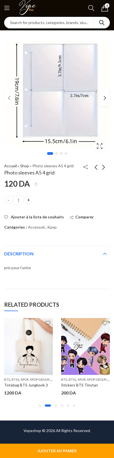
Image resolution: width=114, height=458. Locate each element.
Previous (9, 98)
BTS (7, 379)
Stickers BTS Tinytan (79, 385)
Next (105, 98)
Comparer (84, 217)
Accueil (10, 165)
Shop (24, 165)
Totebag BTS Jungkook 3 (26, 385)
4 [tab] (65, 153)
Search (102, 22)
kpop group (39, 379)
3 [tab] (61, 153)
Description (18, 253)
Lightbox (99, 146)
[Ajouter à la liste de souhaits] (48, 323)
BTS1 (15, 379)
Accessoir (36, 227)
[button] (40, 405)
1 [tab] (50, 153)
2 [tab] (56, 153)
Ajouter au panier (57, 450)
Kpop (52, 227)
